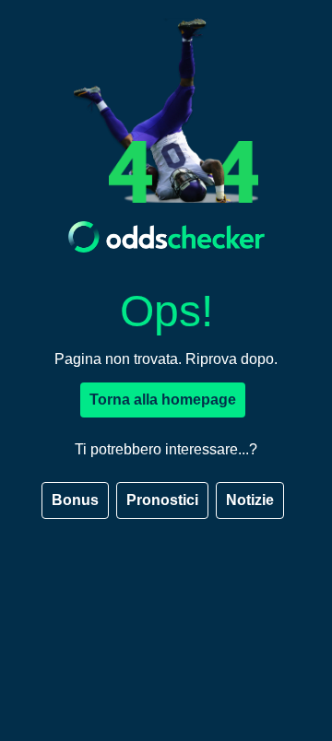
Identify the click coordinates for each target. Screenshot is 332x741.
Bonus (75, 500)
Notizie (250, 500)
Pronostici (162, 500)
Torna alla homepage (162, 399)
